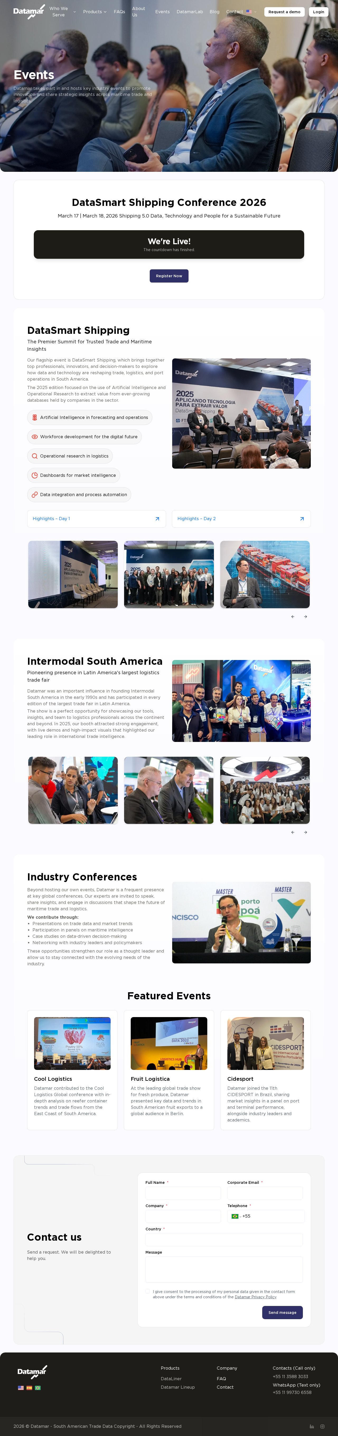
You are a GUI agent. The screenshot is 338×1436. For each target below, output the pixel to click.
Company (156, 1206)
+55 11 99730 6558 (292, 1392)
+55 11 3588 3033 (290, 1376)
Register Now (169, 276)
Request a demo (285, 12)
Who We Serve (58, 11)
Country (155, 1229)
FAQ (221, 1378)
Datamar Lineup (178, 1387)
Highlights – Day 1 (51, 518)
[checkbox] (147, 1291)
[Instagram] (322, 1426)
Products (92, 11)
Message (153, 1252)
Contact (234, 11)
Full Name (156, 1182)
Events (162, 11)
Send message (283, 1312)
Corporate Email (245, 1182)
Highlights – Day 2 (196, 518)
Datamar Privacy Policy (255, 1297)
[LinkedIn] (312, 1426)
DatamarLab (190, 11)
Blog (214, 11)
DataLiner (171, 1378)
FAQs (119, 11)
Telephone (239, 1206)
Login (318, 12)
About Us (138, 11)
